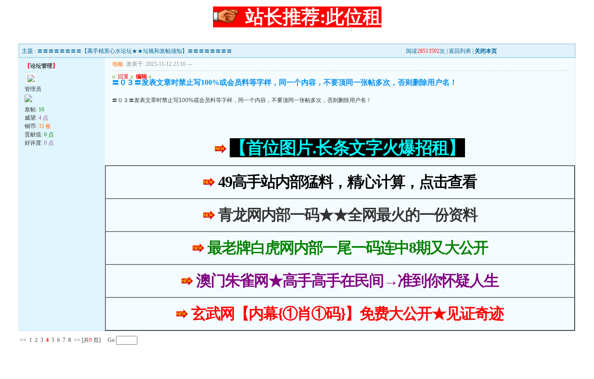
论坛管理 (41, 66)
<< (23, 340)
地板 (117, 64)
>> (77, 340)
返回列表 (460, 51)
